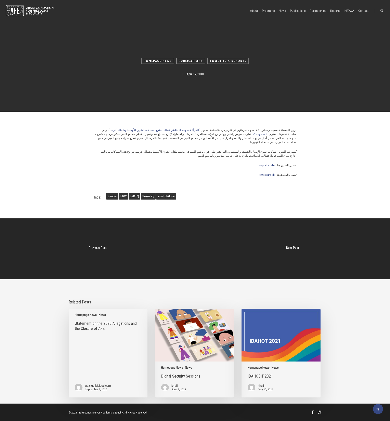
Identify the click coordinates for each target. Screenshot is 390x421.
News (102, 314)
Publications (191, 61)
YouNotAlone (166, 196)
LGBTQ (134, 196)
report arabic (267, 165)
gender (112, 196)
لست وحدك (260, 134)
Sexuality (148, 196)
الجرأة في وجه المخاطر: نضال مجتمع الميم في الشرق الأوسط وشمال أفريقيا (154, 130)
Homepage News (158, 61)
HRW (123, 196)
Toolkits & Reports (228, 61)
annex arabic (267, 174)
